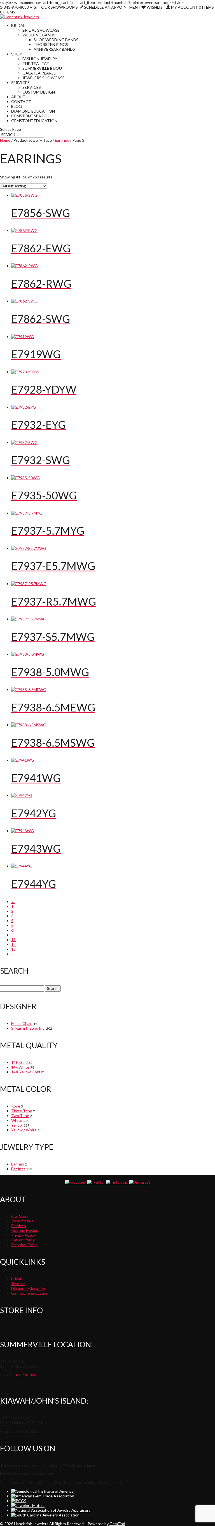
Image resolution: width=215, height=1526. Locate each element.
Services (20, 82)
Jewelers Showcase (43, 77)
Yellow (17, 1125)
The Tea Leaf (35, 63)
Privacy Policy (23, 1235)
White (16, 1120)
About (18, 96)
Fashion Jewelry (39, 58)
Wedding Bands (38, 34)
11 (13, 939)
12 (13, 944)
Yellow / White (24, 1129)
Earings (17, 1164)
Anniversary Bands (54, 49)
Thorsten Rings (51, 44)
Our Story (20, 1216)
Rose (15, 1106)
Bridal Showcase (41, 30)
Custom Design (38, 92)
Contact (21, 101)
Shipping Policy (24, 1244)
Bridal (18, 25)
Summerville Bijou (42, 68)
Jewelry (18, 1283)
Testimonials (22, 1220)
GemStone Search (30, 115)
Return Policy (23, 1239)
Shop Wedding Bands (56, 39)
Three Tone (21, 1110)
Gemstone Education (34, 120)
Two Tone (20, 1115)
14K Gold (19, 1062)
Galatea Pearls (39, 73)
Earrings (62, 140)
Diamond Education (33, 111)
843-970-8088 (26, 1375)
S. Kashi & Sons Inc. (28, 1028)
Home (5, 140)
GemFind (117, 1523)
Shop (16, 54)
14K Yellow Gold (25, 1071)
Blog (16, 106)
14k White (20, 1067)
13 (13, 949)
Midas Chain (21, 1023)
